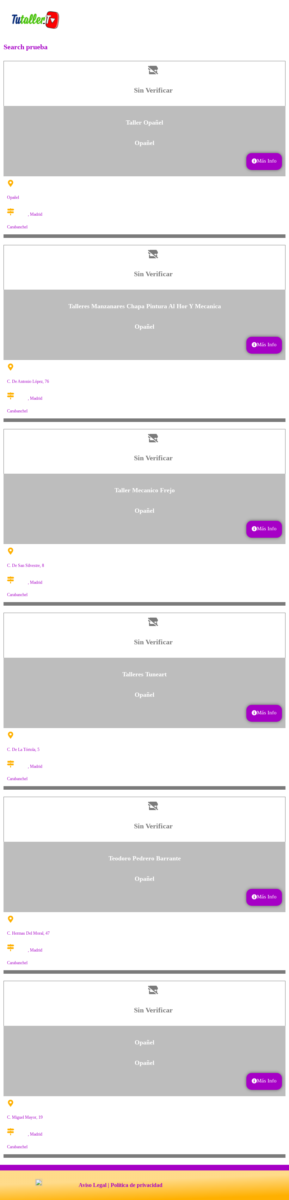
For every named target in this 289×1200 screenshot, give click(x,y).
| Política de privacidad (135, 1185)
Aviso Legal (92, 1185)
